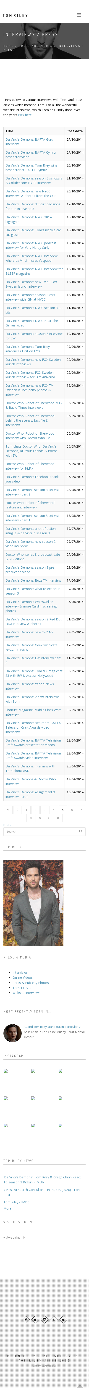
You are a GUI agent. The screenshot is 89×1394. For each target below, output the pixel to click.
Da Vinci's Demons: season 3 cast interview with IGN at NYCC (30, 297)
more (7, 824)
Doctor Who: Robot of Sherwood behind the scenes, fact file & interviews (30, 420)
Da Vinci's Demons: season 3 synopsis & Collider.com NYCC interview (33, 180)
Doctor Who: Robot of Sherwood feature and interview (30, 504)
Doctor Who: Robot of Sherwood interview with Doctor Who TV (30, 435)
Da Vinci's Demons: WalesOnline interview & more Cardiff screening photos (31, 606)
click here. (25, 115)
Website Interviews (26, 993)
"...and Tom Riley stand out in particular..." (52, 1027)
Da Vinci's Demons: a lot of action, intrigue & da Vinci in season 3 (31, 530)
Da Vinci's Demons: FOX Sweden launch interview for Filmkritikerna (30, 374)
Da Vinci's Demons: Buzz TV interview (33, 580)
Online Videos (23, 977)
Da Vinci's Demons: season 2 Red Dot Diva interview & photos (33, 621)
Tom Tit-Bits (22, 988)
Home (8, 45)
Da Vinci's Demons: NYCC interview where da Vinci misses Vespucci (31, 258)
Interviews (20, 972)
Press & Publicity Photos (31, 983)
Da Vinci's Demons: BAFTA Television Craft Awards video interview (33, 755)
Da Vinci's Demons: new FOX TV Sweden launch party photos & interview (29, 390)
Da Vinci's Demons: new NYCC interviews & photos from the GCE (30, 193)
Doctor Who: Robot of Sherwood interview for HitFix (30, 466)
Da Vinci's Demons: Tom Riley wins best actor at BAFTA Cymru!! (31, 167)
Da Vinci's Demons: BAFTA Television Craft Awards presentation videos (33, 742)
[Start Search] (80, 831)
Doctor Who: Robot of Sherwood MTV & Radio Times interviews (33, 405)
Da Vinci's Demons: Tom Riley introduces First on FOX (27, 348)
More (7, 1208)
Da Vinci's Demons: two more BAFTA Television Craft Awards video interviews (33, 727)
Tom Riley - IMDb (16, 1202)
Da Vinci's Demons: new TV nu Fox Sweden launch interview (31, 284)
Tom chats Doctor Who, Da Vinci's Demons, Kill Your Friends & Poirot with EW (31, 451)
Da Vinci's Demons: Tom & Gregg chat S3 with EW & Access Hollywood (34, 673)
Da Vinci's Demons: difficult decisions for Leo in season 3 (32, 206)
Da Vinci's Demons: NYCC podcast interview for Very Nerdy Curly (30, 245)
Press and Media (36, 45)
